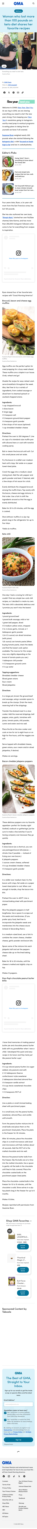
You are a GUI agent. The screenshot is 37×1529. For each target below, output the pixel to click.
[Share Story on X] (9, 92)
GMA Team (7, 82)
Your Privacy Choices (8, 1491)
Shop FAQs (5, 1503)
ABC (3, 1510)
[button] (3, 4)
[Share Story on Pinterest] (13, 92)
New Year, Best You (25, 107)
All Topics (5, 1516)
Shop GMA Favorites (17, 1220)
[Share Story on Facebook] (4, 92)
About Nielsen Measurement (23, 1490)
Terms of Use (8, 1430)
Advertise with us (7, 1500)
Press (20, 1495)
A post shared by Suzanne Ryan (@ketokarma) (18, 279)
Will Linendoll (12, 85)
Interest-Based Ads (25, 1486)
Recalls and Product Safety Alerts (23, 1508)
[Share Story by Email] (18, 92)
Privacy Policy (17, 1432)
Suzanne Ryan (8, 135)
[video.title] (18, 50)
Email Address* (9, 1400)
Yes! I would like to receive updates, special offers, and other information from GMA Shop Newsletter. (18, 1414)
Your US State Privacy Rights (25, 1482)
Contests (5, 1481)
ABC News (5, 1506)
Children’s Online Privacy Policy (7, 1495)
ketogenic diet (8, 141)
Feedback (22, 1498)
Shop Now (22, 1247)
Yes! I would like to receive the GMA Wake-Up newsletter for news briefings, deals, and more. (19, 1421)
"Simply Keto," (7, 217)
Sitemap (21, 1503)
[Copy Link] (22, 92)
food (30, 141)
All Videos (5, 1513)
